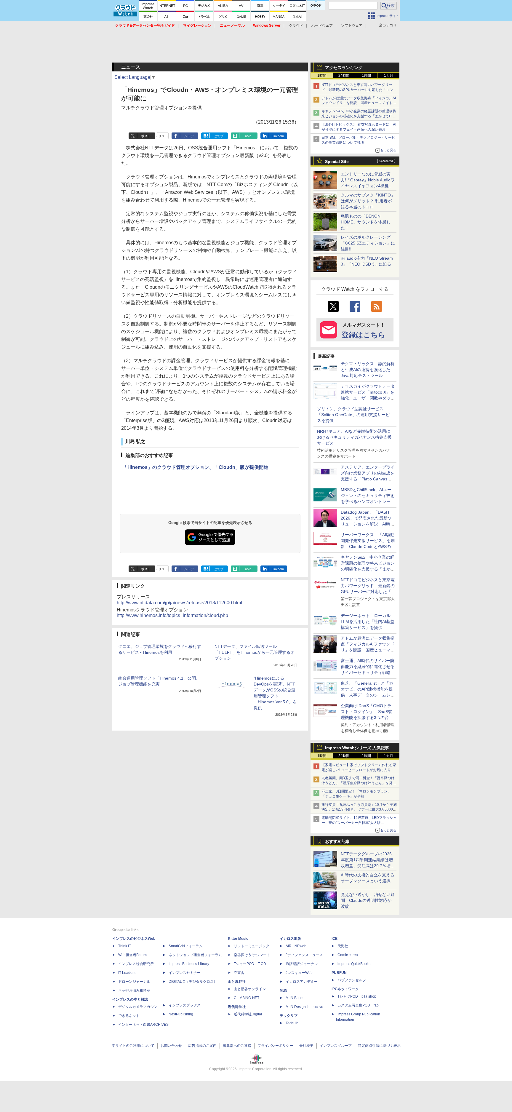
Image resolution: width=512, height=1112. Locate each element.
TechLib (292, 1023)
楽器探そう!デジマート (252, 955)
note (248, 136)
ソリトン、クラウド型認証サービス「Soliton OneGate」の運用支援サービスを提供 (353, 414)
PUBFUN (339, 973)
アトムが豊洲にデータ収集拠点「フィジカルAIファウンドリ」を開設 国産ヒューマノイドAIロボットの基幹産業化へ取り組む (358, 103)
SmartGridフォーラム (186, 946)
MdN (283, 990)
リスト (163, 136)
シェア (189, 136)
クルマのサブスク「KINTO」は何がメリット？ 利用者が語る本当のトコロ (368, 201)
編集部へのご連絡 (237, 1046)
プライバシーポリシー (275, 1046)
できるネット (129, 1016)
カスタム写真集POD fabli (358, 1005)
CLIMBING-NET (246, 998)
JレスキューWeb (299, 973)
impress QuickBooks (353, 964)
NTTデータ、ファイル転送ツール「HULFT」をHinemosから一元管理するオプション (255, 652)
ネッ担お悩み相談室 (134, 990)
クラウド (296, 25)
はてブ (218, 136)
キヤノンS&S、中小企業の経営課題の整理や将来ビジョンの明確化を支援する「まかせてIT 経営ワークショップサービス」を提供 (358, 116)
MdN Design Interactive (304, 1007)
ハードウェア (322, 25)
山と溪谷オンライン (250, 989)
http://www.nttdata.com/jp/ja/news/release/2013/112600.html (179, 602)
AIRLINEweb (296, 946)
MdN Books (295, 998)
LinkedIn (278, 136)
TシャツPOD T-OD (250, 964)
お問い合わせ (171, 1046)
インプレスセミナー (185, 973)
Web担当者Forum (132, 955)
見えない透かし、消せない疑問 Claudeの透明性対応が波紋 (368, 900)
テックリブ (288, 1016)
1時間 (322, 76)
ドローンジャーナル (134, 982)
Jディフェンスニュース (304, 955)
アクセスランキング (343, 67)
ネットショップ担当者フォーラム (195, 955)
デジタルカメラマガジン (137, 1007)
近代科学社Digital (248, 1014)
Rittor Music (238, 939)
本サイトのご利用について (133, 1046)
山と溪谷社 (237, 982)
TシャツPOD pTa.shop (356, 996)
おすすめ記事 (337, 841)
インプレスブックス (185, 1005)
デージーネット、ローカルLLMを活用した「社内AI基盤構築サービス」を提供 (367, 621)
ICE (334, 939)
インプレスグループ (336, 1046)
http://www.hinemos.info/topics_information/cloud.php (172, 615)
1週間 (366, 76)
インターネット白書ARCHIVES (143, 1024)
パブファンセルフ (351, 980)
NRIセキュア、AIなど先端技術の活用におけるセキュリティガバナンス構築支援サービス (354, 437)
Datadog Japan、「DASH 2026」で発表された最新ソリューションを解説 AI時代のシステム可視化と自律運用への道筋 (368, 524)
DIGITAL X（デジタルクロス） (193, 982)
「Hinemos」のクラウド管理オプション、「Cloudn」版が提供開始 (195, 467)
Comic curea (347, 955)
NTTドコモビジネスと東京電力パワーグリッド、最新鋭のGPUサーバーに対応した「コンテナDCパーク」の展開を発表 (359, 90)
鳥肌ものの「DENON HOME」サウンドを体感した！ (366, 222)
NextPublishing (181, 1014)
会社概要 (306, 1046)
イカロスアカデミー (302, 982)
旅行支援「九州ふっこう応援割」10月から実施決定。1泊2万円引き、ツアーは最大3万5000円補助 (359, 810)
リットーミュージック (251, 946)
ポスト (146, 136)
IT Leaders (126, 973)
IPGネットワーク (345, 989)
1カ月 (388, 76)
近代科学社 (237, 1007)
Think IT (124, 946)
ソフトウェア (351, 25)
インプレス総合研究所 (136, 964)
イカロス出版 (290, 939)
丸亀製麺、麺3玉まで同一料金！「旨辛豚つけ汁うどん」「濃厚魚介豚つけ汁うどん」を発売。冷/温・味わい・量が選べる (358, 783)
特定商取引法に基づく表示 (379, 1046)
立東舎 (239, 973)
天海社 (342, 946)
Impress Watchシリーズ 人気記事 (357, 747)
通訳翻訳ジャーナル (302, 964)
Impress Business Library (189, 964)
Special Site (337, 161)
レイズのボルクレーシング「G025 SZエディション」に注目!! (368, 243)
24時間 (344, 76)
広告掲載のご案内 (202, 1046)
